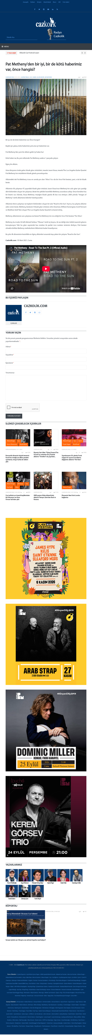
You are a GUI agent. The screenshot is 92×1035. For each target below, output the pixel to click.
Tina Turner (22, 1026)
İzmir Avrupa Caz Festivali (79, 986)
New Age (41, 992)
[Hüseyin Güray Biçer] (37, 875)
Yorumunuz (10, 373)
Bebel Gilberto (23, 1005)
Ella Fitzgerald (59, 1008)
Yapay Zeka (50, 995)
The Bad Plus (15, 1026)
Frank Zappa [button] (66, 444)
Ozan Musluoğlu (65, 1020)
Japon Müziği (12, 989)
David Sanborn (25, 1008)
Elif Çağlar (52, 1008)
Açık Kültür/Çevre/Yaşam (33, 974)
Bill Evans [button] (20, 484)
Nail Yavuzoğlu (23, 1020)
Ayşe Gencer (71, 1002)
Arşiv (24, 977)
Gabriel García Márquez (45, 1011)
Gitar (38, 983)
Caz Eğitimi (55, 977)
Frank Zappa (22, 1011)
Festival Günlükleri (43, 980)
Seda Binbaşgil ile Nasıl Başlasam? (37, 1023)
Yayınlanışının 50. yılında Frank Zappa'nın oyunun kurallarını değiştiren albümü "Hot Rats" (72, 458)
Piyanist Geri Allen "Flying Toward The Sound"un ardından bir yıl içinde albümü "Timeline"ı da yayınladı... (46, 455)
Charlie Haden (75, 1005)
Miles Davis (15, 1020)
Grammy (50, 983)
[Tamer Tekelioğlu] (11, 875)
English (30, 980)
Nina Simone (31, 1020)
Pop (61, 992)
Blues (54, 2)
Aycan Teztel (64, 1002)
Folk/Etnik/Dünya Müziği (74, 980)
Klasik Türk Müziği (41, 989)
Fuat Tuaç (35, 1011)
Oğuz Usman (57, 1020)
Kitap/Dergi (25, 989)
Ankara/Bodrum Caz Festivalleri (14, 977)
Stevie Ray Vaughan (77, 1023)
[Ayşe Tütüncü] (24, 875)
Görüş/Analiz (43, 983)
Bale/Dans (29, 977)
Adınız (8, 347)
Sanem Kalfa (25, 1023)
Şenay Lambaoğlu (58, 1023)
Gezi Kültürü (32, 983)
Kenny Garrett (23, 1017)
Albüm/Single (25, 77)
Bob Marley (45, 1005)
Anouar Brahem (38, 1002)
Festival (35, 980)
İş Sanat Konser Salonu (41, 986)
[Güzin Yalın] (62, 875)
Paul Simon (81, 1020)
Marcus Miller (77, 1017)
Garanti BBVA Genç (23, 983)
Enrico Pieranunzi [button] (12, 444)
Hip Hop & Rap (31, 986)
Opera (57, 992)
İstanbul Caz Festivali (53, 986)
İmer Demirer (80, 1011)
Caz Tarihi (74, 977)
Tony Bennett (37, 1026)
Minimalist (27, 992)
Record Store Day (80, 992)
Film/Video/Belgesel (61, 980)
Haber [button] (17, 487)
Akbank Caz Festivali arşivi (29, 53)
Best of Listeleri (37, 977)
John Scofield (55, 1014)
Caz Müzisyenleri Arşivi (65, 977)
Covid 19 (84, 977)
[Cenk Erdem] (11, 891)
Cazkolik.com (10, 77)
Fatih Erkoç (15, 1011)
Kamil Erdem (71, 1014)
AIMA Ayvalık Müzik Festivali (47, 974)
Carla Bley (59, 1005)
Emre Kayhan (67, 1008)
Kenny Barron (14, 1017)
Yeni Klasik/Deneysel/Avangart (62, 995)
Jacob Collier (9, 1014)
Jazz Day (19, 989)
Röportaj (23, 995)
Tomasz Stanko (29, 1026)
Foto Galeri (66, 2)
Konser (48, 989)
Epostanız (10, 363)
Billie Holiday (37, 1005)
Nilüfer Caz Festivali (50, 992)
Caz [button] (19, 441)
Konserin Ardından (66, 989)
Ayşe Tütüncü (79, 1002)
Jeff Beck (31, 1014)
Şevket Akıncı (67, 1023)
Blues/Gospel (45, 977)
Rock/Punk (17, 995)
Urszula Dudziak (69, 1026)
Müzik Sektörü (34, 992)
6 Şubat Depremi (21, 974)
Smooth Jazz (30, 995)
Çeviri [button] (80, 441)
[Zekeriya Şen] (24, 891)
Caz (31, 77)
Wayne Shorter (78, 1026)
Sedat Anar (50, 1023)
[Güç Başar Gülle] (75, 875)
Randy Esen (18, 1023)
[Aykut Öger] (50, 875)
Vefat (45, 995)
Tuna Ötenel (54, 1026)
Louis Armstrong (56, 1017)
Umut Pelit (61, 1026)
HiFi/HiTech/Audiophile (21, 986)
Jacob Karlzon (17, 1014)
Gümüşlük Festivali (58, 983)
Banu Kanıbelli (15, 1005)
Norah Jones (38, 1020)
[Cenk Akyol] (37, 891)
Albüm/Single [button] (11, 441)
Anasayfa (25, 2)
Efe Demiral (45, 1008)
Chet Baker (82, 1005)
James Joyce (25, 1014)
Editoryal (14, 980)
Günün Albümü (68, 983)
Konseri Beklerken (56, 989)
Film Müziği (52, 980)
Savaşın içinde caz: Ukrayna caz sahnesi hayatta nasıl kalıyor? (26, 940)
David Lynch (18, 1008)
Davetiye (8, 980)
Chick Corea (11, 1008)
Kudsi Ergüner (39, 1017)
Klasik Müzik (47, 2)
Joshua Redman (63, 1014)
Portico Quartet (10, 1023)
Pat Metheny (48, 77)
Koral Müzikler (76, 989)
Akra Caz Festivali (71, 974)
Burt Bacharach (52, 1005)
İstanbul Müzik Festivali (66, 986)
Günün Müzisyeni (77, 983)
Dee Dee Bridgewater (36, 1008)
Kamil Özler (79, 1014)
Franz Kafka (29, 1011)
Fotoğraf (83, 980)
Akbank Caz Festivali (61, 974)
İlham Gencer (72, 1011)
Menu (6, 47)
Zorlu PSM (73, 995)
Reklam (32, 2)
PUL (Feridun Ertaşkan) (69, 992)
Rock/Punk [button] (76, 444)
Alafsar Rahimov (28, 1002)
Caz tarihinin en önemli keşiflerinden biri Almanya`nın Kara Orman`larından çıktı (18, 497)
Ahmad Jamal (20, 1002)
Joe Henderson (38, 1014)
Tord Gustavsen (46, 1026)
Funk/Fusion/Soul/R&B (11, 983)
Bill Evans (30, 1005)
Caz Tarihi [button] (9, 487)
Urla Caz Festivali (38, 995)
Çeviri (79, 977)
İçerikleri (14, 323)
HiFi (59, 2)
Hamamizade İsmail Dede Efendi (60, 1011)
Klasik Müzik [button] (23, 444)
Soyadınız (10, 355)
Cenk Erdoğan (67, 1005)
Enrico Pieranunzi (76, 1008)
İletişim (39, 2)
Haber (34, 77)
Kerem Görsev (31, 1017)
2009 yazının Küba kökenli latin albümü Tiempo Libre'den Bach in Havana (45, 497)
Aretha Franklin (47, 1002)
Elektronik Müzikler (23, 980)
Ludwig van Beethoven (67, 1017)
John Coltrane (47, 1014)
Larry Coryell (47, 1017)
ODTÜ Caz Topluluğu (48, 1020)
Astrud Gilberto (56, 1002)
